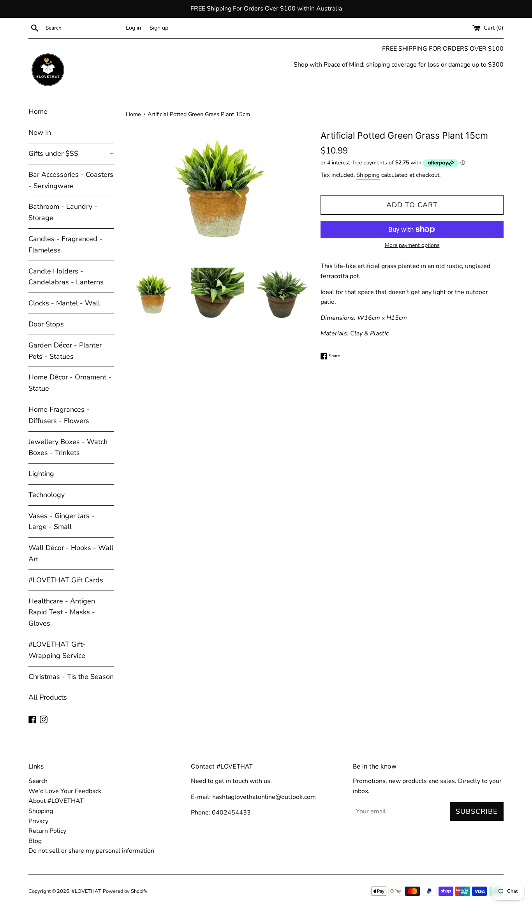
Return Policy (47, 831)
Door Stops (46, 324)
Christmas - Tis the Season (71, 676)
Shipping (368, 175)
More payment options (412, 245)
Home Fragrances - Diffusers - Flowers (59, 415)
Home (38, 111)
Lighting (41, 473)
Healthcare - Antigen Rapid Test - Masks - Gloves (61, 612)
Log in (133, 28)
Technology (46, 494)
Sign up (159, 28)
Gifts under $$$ (71, 153)
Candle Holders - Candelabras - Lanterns (66, 276)
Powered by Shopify (125, 891)
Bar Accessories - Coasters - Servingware (70, 180)
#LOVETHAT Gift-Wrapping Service (57, 650)
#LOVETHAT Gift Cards (65, 580)
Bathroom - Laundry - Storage (62, 212)
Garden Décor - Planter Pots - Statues (65, 350)
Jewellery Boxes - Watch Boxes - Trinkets (67, 447)
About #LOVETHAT (56, 801)
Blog (35, 841)
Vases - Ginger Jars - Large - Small (61, 521)
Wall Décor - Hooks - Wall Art (70, 553)
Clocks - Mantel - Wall (64, 303)
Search (38, 781)
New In (39, 132)
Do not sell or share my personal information (91, 850)
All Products (47, 697)
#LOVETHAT (86, 891)
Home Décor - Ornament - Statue (69, 382)
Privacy (38, 821)
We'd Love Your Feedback (64, 791)
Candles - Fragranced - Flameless (65, 244)
